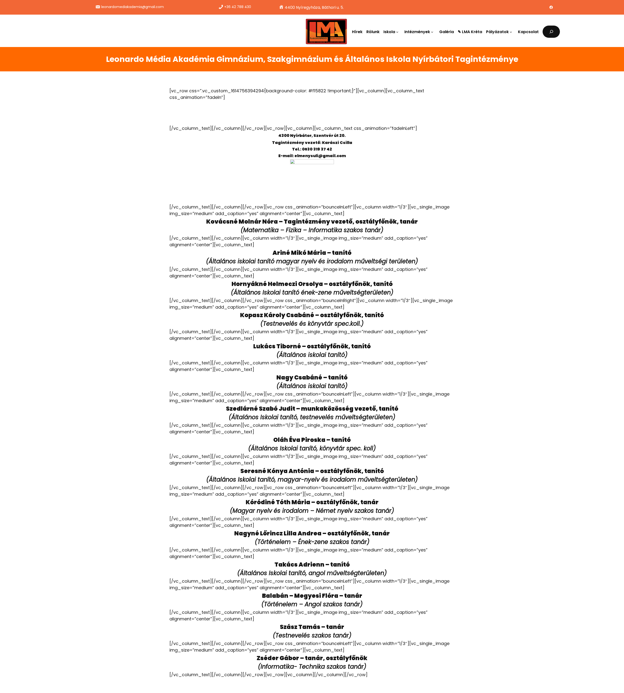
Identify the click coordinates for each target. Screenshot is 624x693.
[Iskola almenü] (398, 31)
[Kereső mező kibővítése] (551, 32)
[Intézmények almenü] (433, 31)
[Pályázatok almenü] (512, 31)
